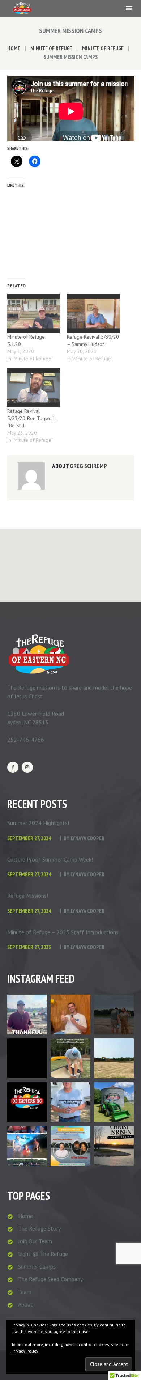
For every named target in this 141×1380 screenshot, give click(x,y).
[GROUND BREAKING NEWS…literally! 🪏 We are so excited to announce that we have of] (114, 1058)
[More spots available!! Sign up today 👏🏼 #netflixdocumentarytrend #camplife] (70, 1058)
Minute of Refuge (51, 48)
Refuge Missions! (27, 895)
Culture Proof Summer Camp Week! (50, 859)
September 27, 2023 (29, 947)
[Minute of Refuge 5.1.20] (33, 313)
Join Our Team (35, 1241)
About (25, 1304)
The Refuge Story (39, 1228)
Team (24, 1291)
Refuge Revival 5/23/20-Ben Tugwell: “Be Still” (31, 418)
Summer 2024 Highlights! (38, 822)
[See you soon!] (27, 1146)
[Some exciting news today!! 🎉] (27, 1014)
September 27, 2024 (29, 838)
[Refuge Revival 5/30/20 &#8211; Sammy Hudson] (93, 313)
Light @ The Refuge (43, 1253)
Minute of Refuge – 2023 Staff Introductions (63, 932)
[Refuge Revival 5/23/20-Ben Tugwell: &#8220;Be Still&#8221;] (33, 387)
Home (13, 48)
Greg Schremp (88, 466)
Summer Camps (37, 1266)
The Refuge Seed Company (50, 1279)
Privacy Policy (24, 1351)
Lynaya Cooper (87, 838)
